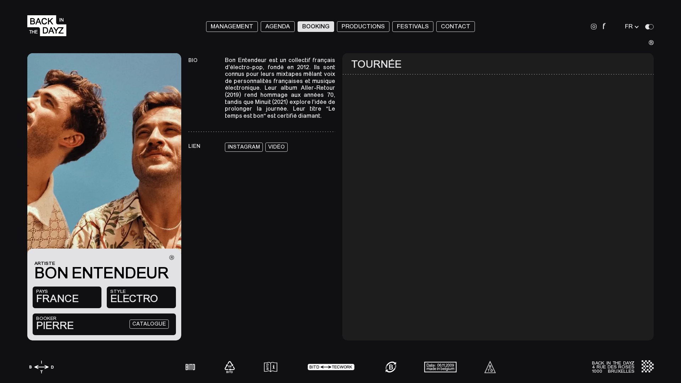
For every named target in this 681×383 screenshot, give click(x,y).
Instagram (244, 146)
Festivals (413, 26)
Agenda (277, 26)
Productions (363, 26)
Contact (455, 26)
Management (232, 26)
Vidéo (276, 146)
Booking (316, 26)
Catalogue (149, 323)
